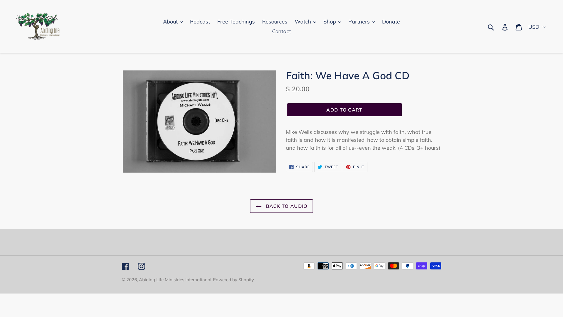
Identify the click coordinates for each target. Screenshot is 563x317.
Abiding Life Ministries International (175, 279)
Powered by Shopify (233, 279)
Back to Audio (286, 206)
